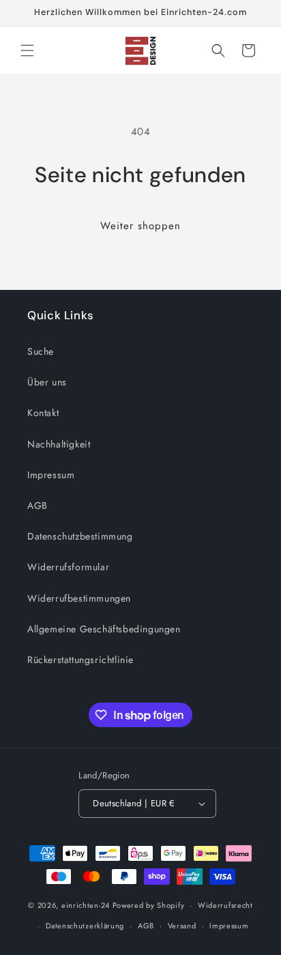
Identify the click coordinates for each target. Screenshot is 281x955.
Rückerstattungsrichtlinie (80, 659)
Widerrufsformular (68, 567)
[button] (27, 50)
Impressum (50, 475)
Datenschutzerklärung (85, 925)
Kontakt (43, 413)
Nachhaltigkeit (58, 444)
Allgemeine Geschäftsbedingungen (104, 629)
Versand (182, 925)
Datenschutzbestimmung (80, 536)
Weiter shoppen (140, 225)
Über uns (47, 382)
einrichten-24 (85, 905)
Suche (40, 351)
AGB (37, 505)
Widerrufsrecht (225, 905)
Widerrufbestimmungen (79, 598)
